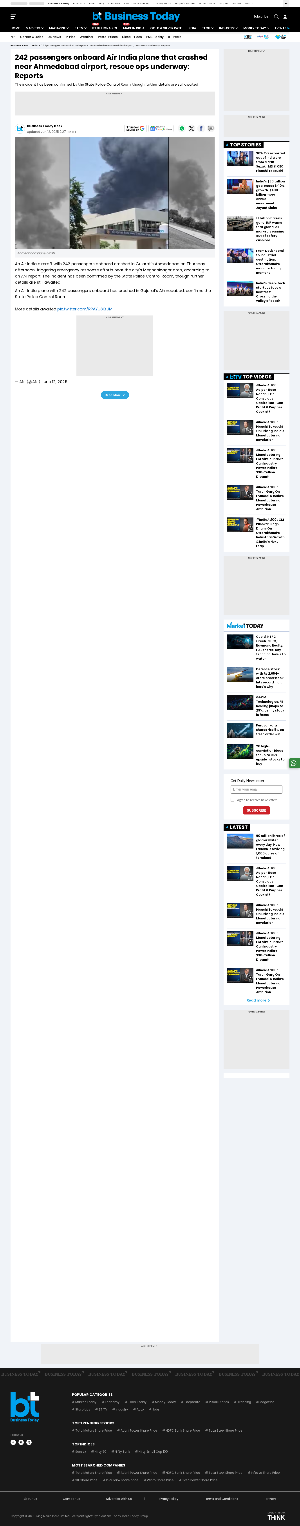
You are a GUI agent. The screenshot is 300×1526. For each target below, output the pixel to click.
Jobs (155, 1409)
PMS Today (155, 37)
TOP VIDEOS (257, 377)
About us (30, 1499)
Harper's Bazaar (185, 3)
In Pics (70, 37)
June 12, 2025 (54, 381)
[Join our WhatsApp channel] (293, 766)
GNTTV (249, 3)
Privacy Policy (168, 1499)
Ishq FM (223, 3)
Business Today (58, 3)
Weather (87, 37)
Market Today (85, 1402)
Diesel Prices (132, 37)
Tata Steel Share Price (225, 1430)
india (35, 45)
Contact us (71, 1499)
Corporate (192, 1402)
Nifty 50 (100, 1451)
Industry (227, 28)
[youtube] (21, 1442)
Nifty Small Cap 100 (153, 1451)
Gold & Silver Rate (166, 28)
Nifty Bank (122, 1451)
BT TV (78, 28)
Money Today (254, 28)
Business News (19, 45)
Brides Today (207, 3)
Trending (244, 1402)
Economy (112, 1402)
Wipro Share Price (160, 1480)
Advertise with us (119, 1499)
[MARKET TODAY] (245, 626)
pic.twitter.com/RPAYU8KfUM (84, 309)
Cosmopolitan (162, 3)
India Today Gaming (137, 3)
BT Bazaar (79, 3)
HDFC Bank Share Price (183, 1430)
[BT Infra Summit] (263, 37)
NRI (13, 37)
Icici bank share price (122, 1480)
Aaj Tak (236, 3)
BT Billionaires (104, 28)
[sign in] (285, 16)
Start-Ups (82, 1409)
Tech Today (137, 1402)
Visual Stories (219, 1402)
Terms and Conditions (221, 1499)
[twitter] (29, 1442)
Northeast (114, 3)
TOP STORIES (245, 145)
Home (15, 28)
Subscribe (260, 16)
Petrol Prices (108, 37)
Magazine (57, 28)
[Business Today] (136, 17)
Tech (206, 28)
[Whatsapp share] (182, 128)
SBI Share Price (86, 1480)
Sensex (80, 1451)
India (192, 28)
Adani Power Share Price (139, 1430)
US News (54, 37)
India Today (96, 3)
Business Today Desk (44, 126)
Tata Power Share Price (200, 1480)
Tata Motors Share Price (93, 1430)
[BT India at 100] (247, 37)
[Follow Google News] (161, 128)
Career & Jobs (31, 37)
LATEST (239, 827)
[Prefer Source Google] (135, 128)
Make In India (134, 28)
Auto (140, 1409)
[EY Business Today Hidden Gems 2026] (280, 37)
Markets (33, 28)
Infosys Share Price (265, 1472)
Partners (270, 1499)
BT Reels (174, 37)
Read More (113, 395)
